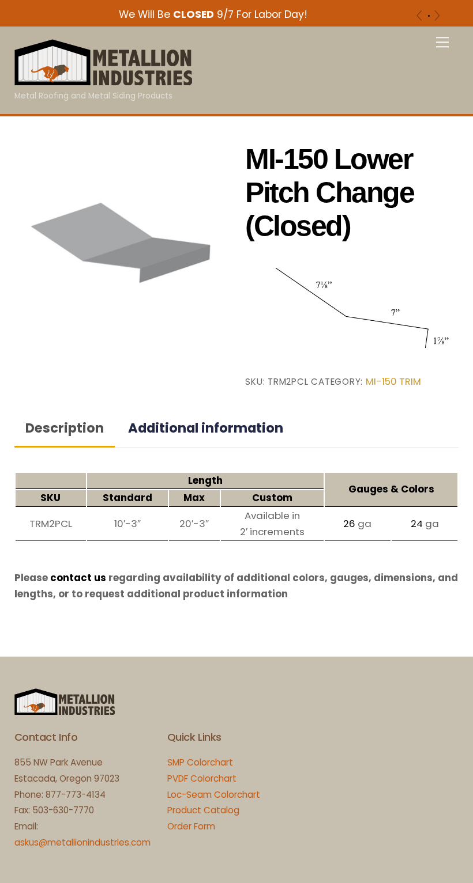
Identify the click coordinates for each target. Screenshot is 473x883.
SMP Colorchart (200, 762)
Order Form (191, 826)
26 (349, 523)
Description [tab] (64, 428)
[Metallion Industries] (103, 80)
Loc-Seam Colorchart (213, 795)
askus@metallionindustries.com (82, 842)
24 (417, 523)
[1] (429, 16)
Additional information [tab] (205, 428)
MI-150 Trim (393, 381)
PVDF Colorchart (201, 778)
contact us (78, 578)
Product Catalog (203, 810)
